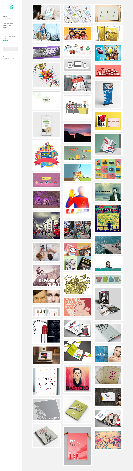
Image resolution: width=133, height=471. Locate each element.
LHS (8, 56)
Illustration (7, 18)
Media (5, 27)
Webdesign (7, 21)
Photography (8, 25)
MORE (5, 40)
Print (5, 16)
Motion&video (8, 23)
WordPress (12, 58)
